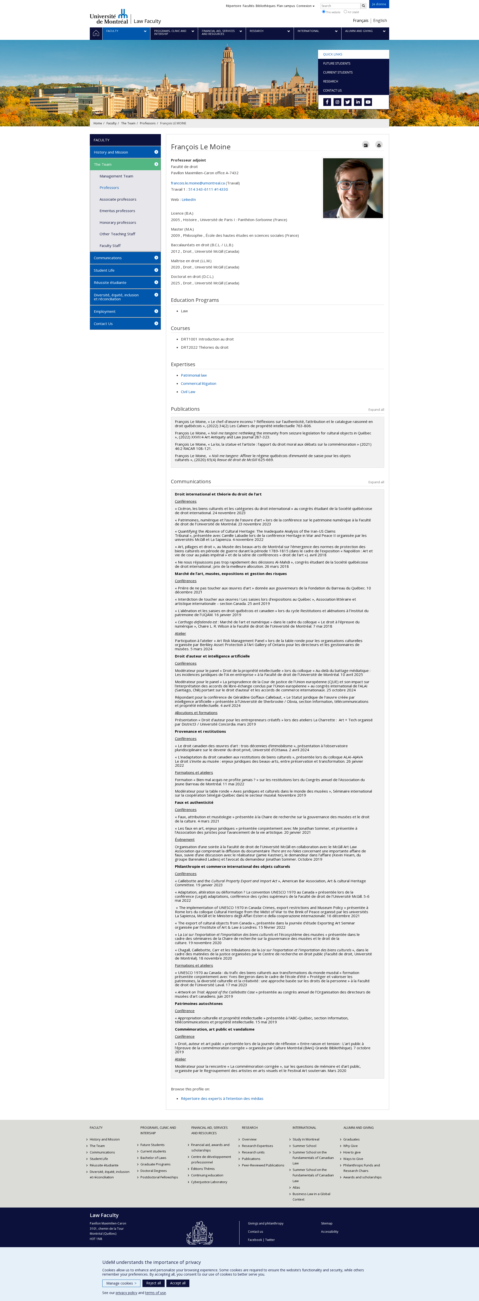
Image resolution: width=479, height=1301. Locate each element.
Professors (148, 123)
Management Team (116, 175)
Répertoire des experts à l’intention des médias (222, 1098)
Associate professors (118, 199)
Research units (253, 1152)
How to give (352, 1152)
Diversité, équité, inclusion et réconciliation (116, 297)
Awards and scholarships (363, 1177)
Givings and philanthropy (265, 1223)
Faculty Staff (110, 245)
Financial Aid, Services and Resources (209, 1130)
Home (98, 123)
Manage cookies (121, 1283)
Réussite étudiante (110, 282)
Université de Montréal (109, 16)
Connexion (304, 6)
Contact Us (103, 323)
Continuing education (207, 1175)
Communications (108, 257)
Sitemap (327, 1223)
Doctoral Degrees (153, 1170)
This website (332, 12)
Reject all (153, 1283)
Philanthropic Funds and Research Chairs (362, 1168)
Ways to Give (353, 1158)
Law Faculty (147, 21)
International (304, 1127)
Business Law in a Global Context (311, 1197)
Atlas (296, 1187)
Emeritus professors (117, 210)
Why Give (351, 1145)
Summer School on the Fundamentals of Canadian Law (313, 1157)
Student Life (104, 270)
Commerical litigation (198, 383)
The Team (128, 123)
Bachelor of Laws (153, 1157)
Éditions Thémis (203, 1168)
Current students (153, 1151)
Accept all (178, 1283)
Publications (251, 1158)
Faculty (112, 123)
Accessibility (329, 1231)
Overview (249, 1139)
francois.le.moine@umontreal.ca (198, 182)
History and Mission (111, 152)
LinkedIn (189, 199)
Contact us (255, 1231)
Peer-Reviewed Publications (263, 1165)
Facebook (255, 1240)
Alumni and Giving (359, 1127)
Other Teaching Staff (117, 233)
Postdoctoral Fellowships (159, 1177)
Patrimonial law (194, 375)
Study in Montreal (306, 1139)
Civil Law (188, 391)
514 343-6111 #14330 (208, 189)
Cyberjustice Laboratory (209, 1182)
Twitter (270, 1240)
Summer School (304, 1145)
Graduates (352, 1139)
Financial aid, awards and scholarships (210, 1147)
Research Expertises (257, 1145)
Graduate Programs (155, 1164)
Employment (105, 311)
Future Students (152, 1144)
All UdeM (353, 12)
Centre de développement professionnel (211, 1159)
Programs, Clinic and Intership (158, 1130)
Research (250, 1127)
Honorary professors (118, 222)
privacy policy (126, 1292)
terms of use (155, 1292)
